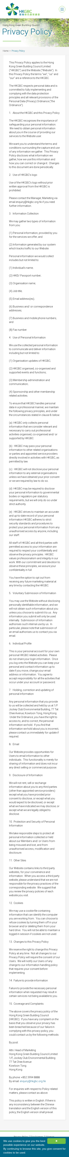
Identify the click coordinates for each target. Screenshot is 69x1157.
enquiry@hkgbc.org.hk (33, 1081)
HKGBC (23, 9)
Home (5, 51)
